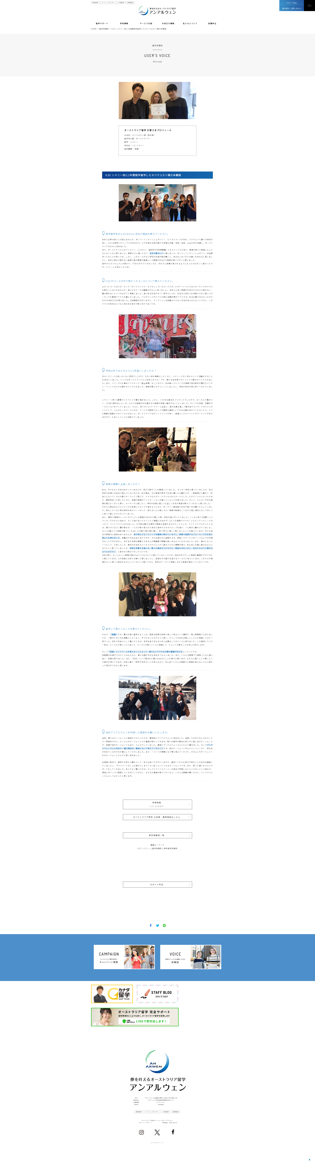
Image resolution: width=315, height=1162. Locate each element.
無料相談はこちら (140, 1157)
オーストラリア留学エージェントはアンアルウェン (157, 1120)
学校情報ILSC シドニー (157, 804)
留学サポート (102, 23)
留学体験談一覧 (157, 835)
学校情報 (124, 23)
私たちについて (190, 23)
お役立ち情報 (168, 23)
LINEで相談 (177, 1157)
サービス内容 (146, 23)
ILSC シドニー (143, 848)
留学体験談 (157, 848)
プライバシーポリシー (145, 1122)
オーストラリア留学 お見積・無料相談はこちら (156, 817)
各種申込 (212, 23)
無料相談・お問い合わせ (291, 8)
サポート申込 (291, 3)
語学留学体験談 (171, 848)
